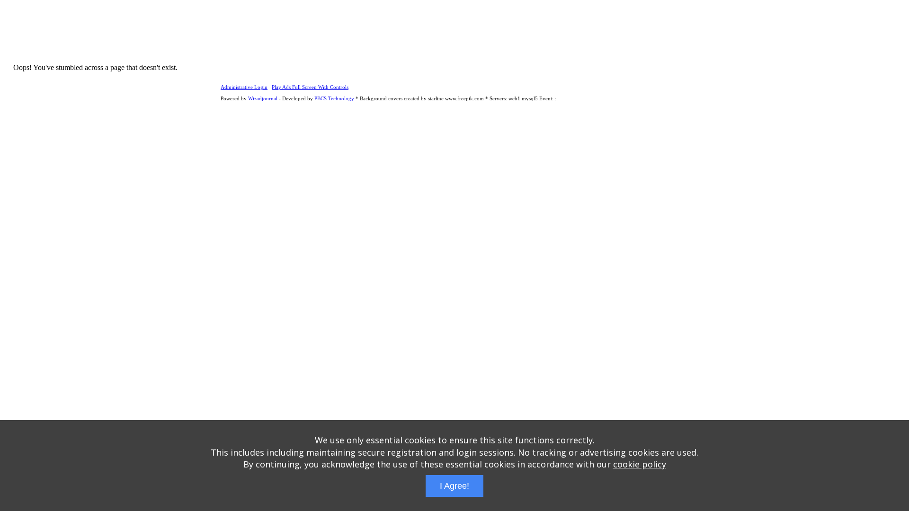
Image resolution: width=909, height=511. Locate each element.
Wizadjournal (262, 98)
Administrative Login (244, 87)
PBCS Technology (334, 98)
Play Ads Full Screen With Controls (310, 87)
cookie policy (639, 464)
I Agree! (454, 486)
